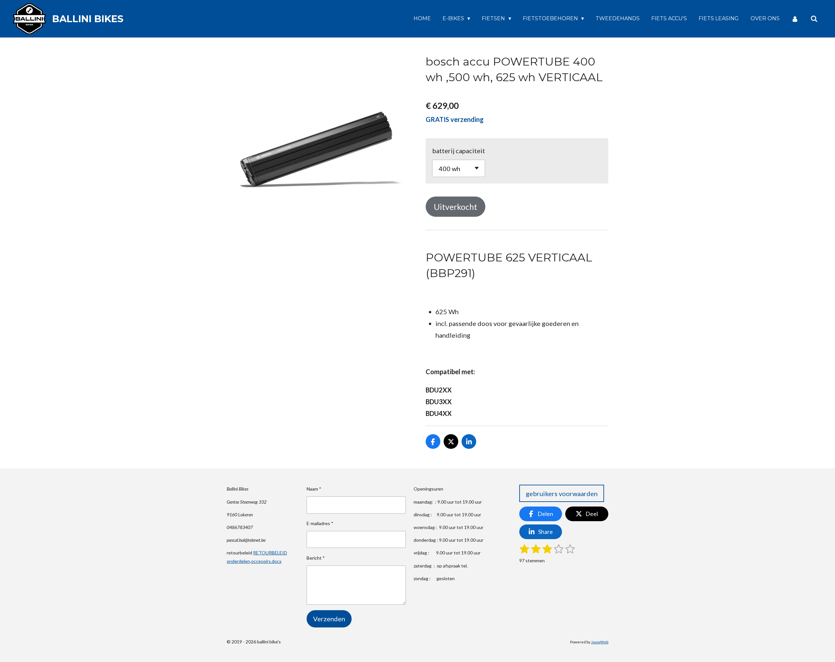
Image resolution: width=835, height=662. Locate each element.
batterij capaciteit (458, 150)
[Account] (795, 19)
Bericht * (316, 558)
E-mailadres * (320, 523)
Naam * (314, 489)
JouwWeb (599, 642)
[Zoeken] (814, 19)
